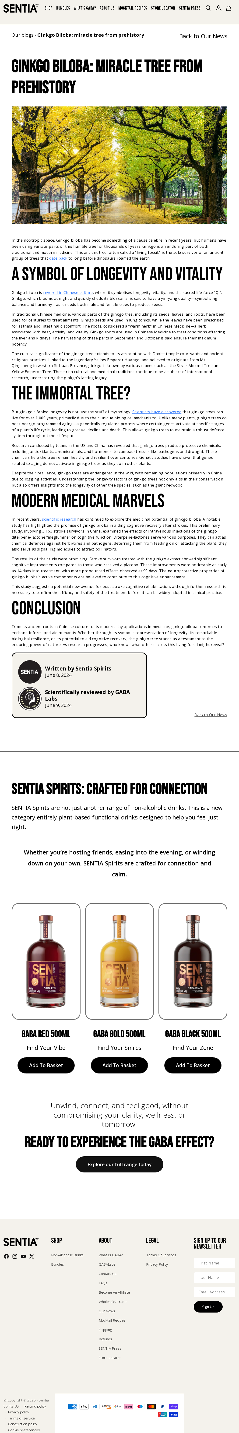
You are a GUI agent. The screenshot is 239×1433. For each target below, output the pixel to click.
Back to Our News (203, 36)
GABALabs (107, 1264)
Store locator (110, 1357)
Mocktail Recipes (112, 1320)
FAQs (103, 1283)
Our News (107, 1311)
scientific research (59, 519)
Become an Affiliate (114, 1292)
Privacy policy (18, 1412)
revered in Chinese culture (68, 292)
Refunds (105, 1339)
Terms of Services (161, 1255)
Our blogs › (24, 35)
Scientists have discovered (157, 411)
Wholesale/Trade (113, 1301)
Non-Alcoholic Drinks (67, 1255)
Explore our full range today (120, 1164)
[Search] (211, 8)
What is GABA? (111, 1255)
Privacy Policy (157, 1264)
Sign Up (208, 1307)
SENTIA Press (110, 1348)
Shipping (105, 1329)
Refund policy (35, 1406)
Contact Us (107, 1273)
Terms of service (21, 1418)
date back (58, 258)
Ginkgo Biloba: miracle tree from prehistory (90, 35)
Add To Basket (46, 1065)
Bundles (57, 1264)
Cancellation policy (22, 1424)
